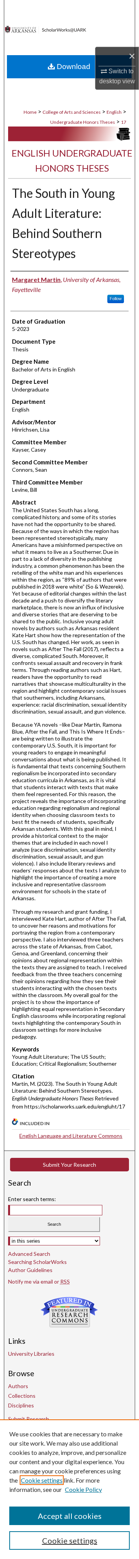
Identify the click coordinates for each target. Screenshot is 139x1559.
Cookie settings (42, 1480)
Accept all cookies (70, 1515)
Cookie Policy (83, 1489)
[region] (69, 1489)
